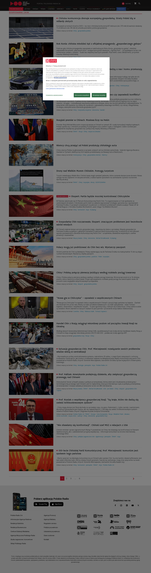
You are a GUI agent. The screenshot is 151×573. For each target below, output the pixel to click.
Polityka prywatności (60, 77)
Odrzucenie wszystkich (82, 95)
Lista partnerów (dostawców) (55, 88)
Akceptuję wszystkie (99, 95)
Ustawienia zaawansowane (54, 95)
